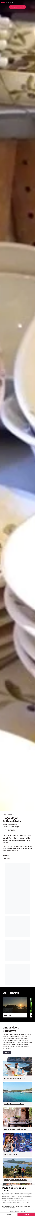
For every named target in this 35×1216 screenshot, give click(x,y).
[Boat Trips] (15, 1007)
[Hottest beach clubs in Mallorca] (17, 1069)
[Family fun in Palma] (17, 1145)
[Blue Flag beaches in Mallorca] (17, 1094)
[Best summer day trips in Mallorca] (17, 1119)
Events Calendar (8, 814)
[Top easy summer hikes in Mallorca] (17, 1170)
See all (6, 1053)
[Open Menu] (32, 2)
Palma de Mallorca (9, 829)
